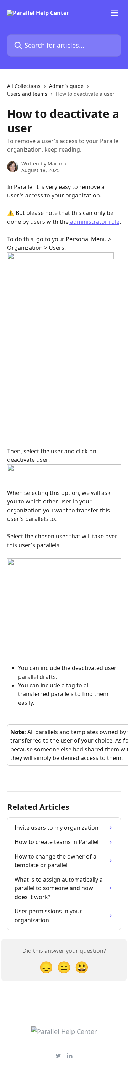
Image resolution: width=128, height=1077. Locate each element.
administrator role (94, 222)
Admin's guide (66, 86)
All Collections (24, 86)
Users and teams (27, 93)
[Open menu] (114, 13)
